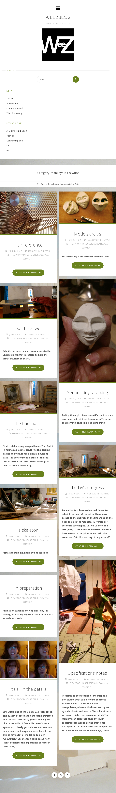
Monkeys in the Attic (39, 251)
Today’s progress (87, 487)
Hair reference (28, 245)
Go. (8, 150)
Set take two (28, 328)
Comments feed (15, 108)
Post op (10, 135)
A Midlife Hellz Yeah (17, 130)
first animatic (28, 423)
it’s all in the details (28, 689)
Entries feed (13, 103)
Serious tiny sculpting (87, 392)
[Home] (38, 184)
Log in (10, 98)
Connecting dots (15, 140)
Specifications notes (87, 673)
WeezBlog (58, 18)
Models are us (87, 234)
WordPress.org (14, 113)
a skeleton (28, 530)
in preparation (28, 588)
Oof (8, 145)
